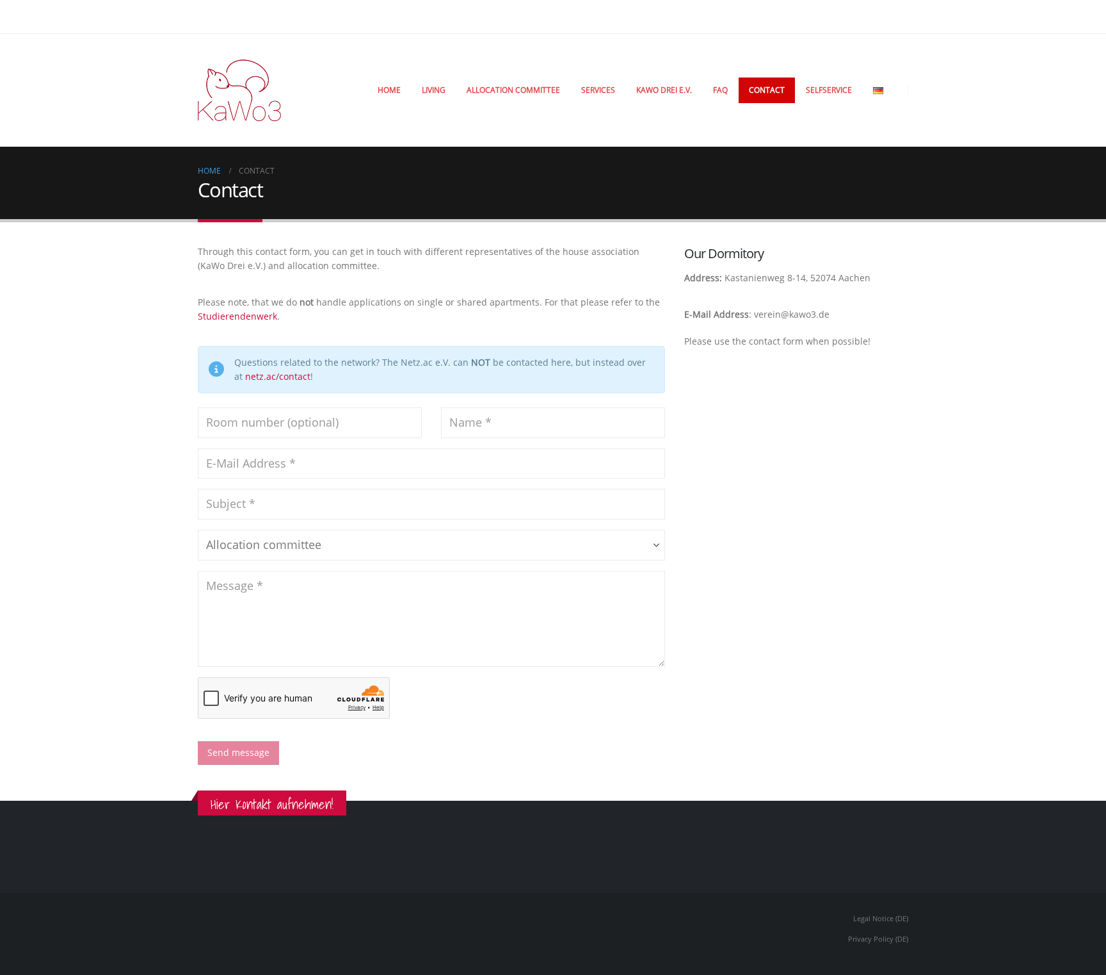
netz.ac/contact (277, 376)
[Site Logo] (239, 90)
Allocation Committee (513, 90)
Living (433, 90)
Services (598, 90)
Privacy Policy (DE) (878, 939)
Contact (767, 90)
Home (389, 90)
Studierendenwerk (237, 316)
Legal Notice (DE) (880, 918)
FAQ (720, 90)
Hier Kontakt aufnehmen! (272, 804)
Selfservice (829, 90)
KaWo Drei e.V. (664, 90)
